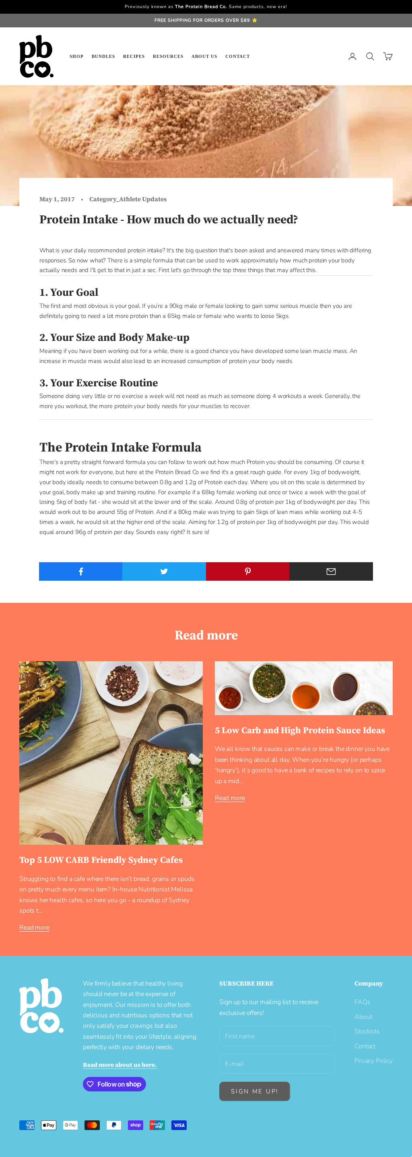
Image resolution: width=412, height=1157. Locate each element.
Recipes (134, 56)
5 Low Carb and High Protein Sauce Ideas (300, 730)
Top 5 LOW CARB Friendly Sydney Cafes (101, 860)
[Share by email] (331, 571)
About (363, 1017)
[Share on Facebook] (80, 571)
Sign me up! (254, 1091)
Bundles (103, 56)
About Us (204, 56)
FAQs (362, 1002)
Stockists (367, 1031)
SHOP (77, 56)
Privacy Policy (373, 1060)
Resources (168, 56)
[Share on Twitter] (164, 571)
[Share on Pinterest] (247, 571)
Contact (237, 56)
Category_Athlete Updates (128, 199)
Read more (34, 927)
